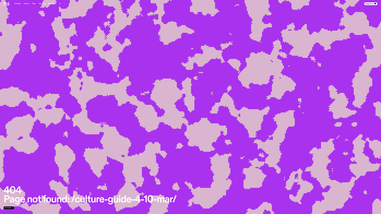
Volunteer (42, 3)
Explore (26, 3)
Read (34, 3)
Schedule (17, 3)
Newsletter (52, 3)
